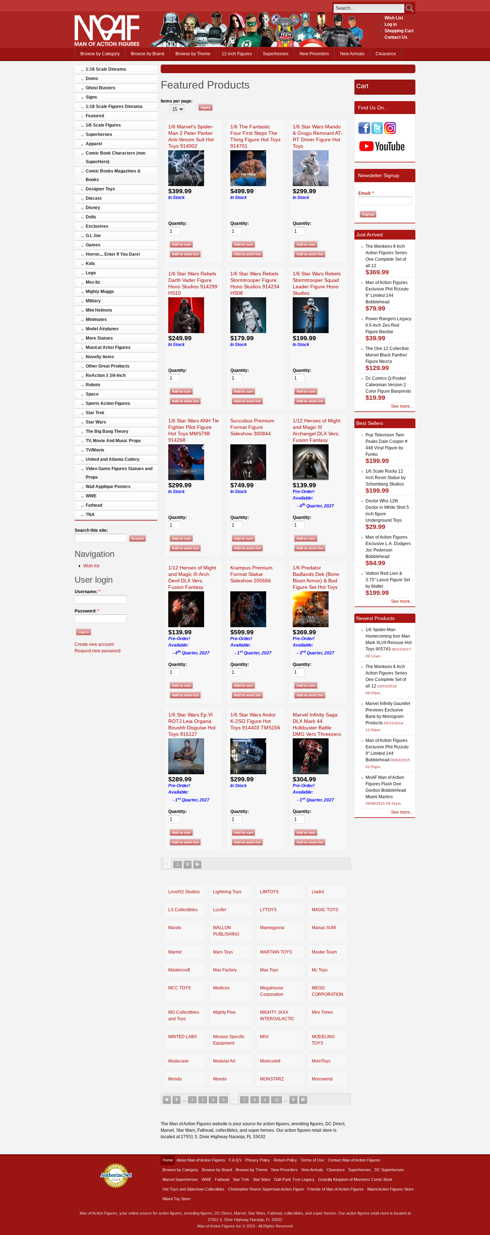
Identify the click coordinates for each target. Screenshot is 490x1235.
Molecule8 (270, 1061)
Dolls (91, 216)
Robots (93, 384)
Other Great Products (107, 366)
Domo (92, 78)
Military (93, 300)
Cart (362, 86)
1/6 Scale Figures (103, 125)
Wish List (394, 17)
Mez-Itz (93, 282)
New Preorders (314, 53)
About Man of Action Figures (200, 1160)
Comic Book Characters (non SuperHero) (115, 157)
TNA (90, 514)
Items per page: (177, 101)
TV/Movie (95, 450)
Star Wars (96, 422)
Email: (366, 193)
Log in (391, 24)
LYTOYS (268, 909)
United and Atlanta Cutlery (113, 459)
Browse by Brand (147, 53)
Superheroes (275, 53)
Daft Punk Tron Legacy (294, 1179)
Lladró (318, 891)
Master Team (324, 952)
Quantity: (177, 223)
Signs (91, 97)
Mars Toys (223, 952)
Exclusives (97, 226)
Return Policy (285, 1160)
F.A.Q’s (235, 1160)
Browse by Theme (193, 53)
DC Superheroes (389, 1170)
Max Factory (225, 970)
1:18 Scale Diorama (106, 69)
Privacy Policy (257, 1160)
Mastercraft (179, 970)
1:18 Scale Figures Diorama (114, 106)
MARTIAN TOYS (276, 952)
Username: (87, 591)
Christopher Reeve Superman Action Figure (266, 1189)
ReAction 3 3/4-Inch (106, 375)
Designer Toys (100, 188)
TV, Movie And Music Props (113, 440)
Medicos (221, 987)
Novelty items (100, 356)
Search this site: (91, 530)
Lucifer (219, 909)
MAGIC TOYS (325, 909)
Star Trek (95, 412)
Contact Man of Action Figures (354, 1160)
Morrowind (322, 1079)
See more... (402, 406)
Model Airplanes (102, 328)
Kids (90, 263)
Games (93, 244)
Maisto (174, 927)
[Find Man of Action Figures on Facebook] (364, 132)
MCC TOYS (179, 987)
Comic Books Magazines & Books (113, 175)
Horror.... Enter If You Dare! (113, 254)
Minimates (96, 319)
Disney (93, 207)
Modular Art (224, 1061)
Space (92, 394)
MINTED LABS (182, 1036)
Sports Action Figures (108, 403)
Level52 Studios (184, 891)
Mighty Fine (224, 1012)
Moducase (178, 1061)
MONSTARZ (272, 1079)
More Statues (99, 338)
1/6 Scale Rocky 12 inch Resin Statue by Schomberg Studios (386, 478)
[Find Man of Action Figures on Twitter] (377, 132)
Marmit (175, 952)
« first (167, 1100)
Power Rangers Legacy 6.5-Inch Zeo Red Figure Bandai (388, 325)
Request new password (98, 650)
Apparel (94, 143)
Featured (95, 115)
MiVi (264, 1036)
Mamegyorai (272, 927)
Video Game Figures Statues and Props (119, 473)
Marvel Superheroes (180, 1179)
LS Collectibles (183, 909)
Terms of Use (312, 1160)
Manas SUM (324, 927)
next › (188, 865)
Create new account (94, 644)
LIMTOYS (269, 891)
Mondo (175, 1079)
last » (197, 865)
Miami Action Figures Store (390, 1189)
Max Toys (269, 970)
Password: (87, 611)
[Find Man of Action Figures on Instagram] (390, 132)
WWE (91, 495)
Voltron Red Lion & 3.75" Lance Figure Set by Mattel (388, 580)
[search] (369, 8)
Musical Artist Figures (108, 347)
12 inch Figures (237, 53)
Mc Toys (320, 970)
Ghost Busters (101, 87)
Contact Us (396, 37)
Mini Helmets (99, 310)
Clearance (386, 53)
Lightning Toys (227, 891)
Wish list (91, 565)
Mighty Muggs (100, 291)
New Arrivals (352, 53)
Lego (91, 272)
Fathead (94, 505)
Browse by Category (100, 53)
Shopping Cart (399, 30)
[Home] (107, 44)
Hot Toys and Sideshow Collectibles (193, 1189)
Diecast (94, 198)
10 (276, 1100)
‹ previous (176, 1100)
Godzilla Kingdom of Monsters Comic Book (355, 1179)
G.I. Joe (93, 235)
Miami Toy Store (176, 1199)
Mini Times (322, 1012)
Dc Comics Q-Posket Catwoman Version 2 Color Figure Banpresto (388, 385)
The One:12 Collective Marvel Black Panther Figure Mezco (387, 355)
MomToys (321, 1061)
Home (167, 1160)
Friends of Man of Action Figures (335, 1189)
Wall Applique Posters (108, 486)
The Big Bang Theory (107, 431)
